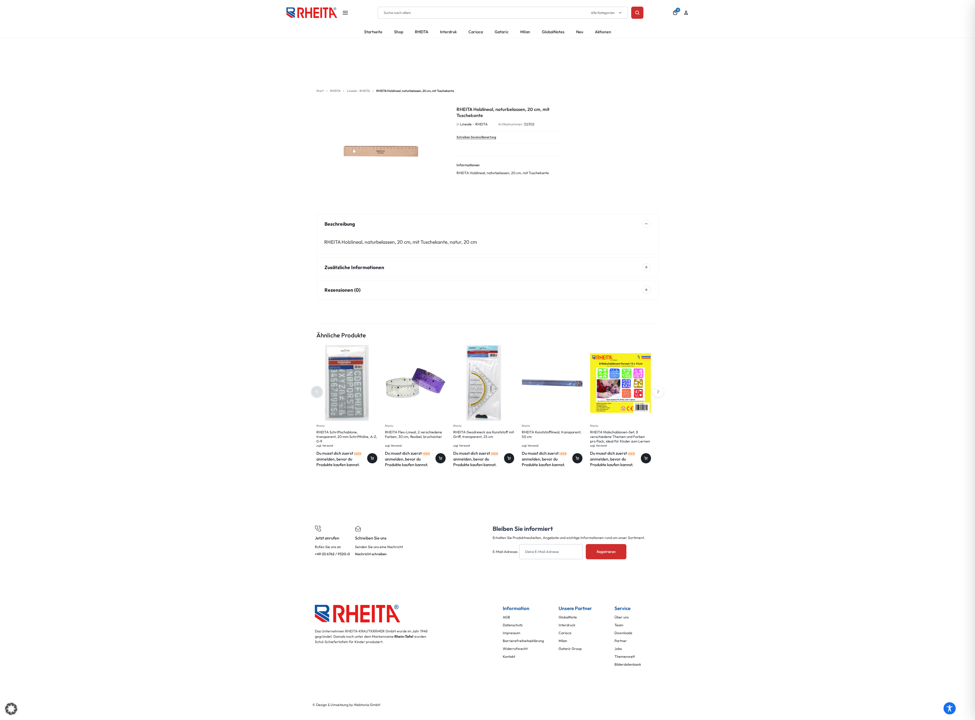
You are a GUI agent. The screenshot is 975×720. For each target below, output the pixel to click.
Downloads (623, 633)
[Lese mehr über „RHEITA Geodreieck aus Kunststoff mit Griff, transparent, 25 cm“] (509, 458)
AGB (506, 617)
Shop (398, 31)
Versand (327, 445)
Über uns (621, 617)
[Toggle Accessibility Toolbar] (949, 708)
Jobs (618, 649)
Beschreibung (339, 224)
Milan (525, 31)
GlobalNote (568, 617)
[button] (658, 391)
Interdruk (448, 31)
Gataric (502, 31)
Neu (579, 31)
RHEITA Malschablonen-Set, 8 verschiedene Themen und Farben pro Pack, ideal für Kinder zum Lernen (620, 437)
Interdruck (567, 625)
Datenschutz (513, 625)
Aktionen (603, 31)
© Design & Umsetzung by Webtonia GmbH (346, 704)
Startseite (373, 31)
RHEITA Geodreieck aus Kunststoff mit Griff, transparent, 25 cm (483, 434)
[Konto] (686, 12)
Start (320, 91)
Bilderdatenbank (627, 664)
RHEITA (421, 31)
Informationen (468, 165)
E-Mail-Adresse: (506, 551)
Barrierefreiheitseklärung (523, 641)
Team (618, 625)
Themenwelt (624, 656)
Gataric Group (570, 649)
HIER (357, 453)
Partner (620, 641)
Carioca (475, 31)
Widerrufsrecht (515, 649)
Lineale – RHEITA (358, 91)
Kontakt (509, 656)
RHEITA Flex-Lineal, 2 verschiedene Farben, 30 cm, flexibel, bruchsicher (413, 434)
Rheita (320, 426)
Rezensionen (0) (342, 290)
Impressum (511, 633)
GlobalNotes (553, 31)
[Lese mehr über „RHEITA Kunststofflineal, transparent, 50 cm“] (577, 458)
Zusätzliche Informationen (354, 267)
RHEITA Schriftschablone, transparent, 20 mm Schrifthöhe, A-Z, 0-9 (346, 437)
